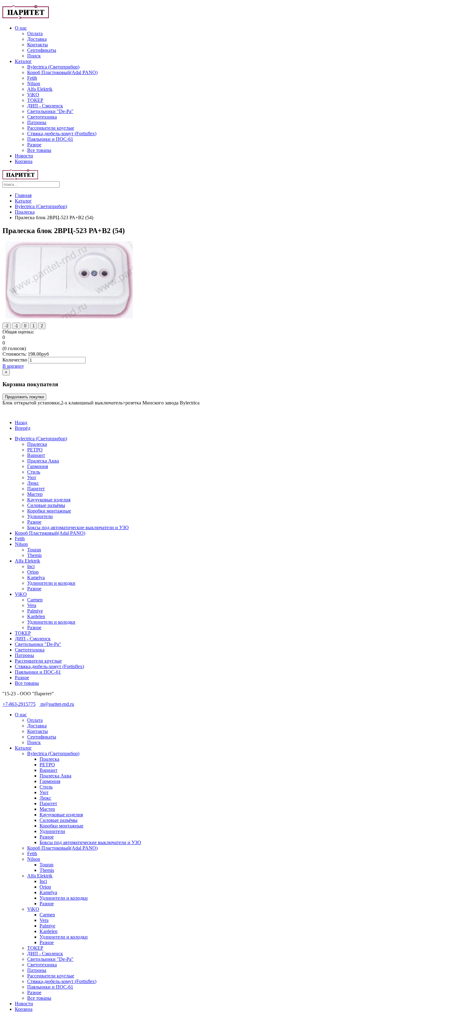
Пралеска (25, 212)
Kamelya (36, 577)
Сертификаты (41, 50)
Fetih (32, 78)
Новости (24, 155)
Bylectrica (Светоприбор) (53, 66)
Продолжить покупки (24, 397)
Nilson (33, 83)
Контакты (37, 44)
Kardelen (36, 616)
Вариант (36, 455)
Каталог (23, 61)
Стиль (33, 472)
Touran (34, 549)
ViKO (33, 94)
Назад (21, 422)
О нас (21, 28)
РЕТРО (35, 449)
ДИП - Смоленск (45, 105)
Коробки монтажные (49, 510)
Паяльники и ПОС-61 (50, 139)
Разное (34, 144)
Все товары (39, 150)
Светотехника (42, 116)
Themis (34, 555)
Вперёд (22, 428)
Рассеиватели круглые (50, 128)
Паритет (36, 488)
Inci (31, 566)
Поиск (34, 55)
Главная (23, 195)
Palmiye (35, 610)
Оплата (35, 33)
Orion (33, 572)
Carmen (35, 599)
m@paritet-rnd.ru (56, 704)
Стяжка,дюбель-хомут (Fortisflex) (61, 133)
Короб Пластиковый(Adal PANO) (62, 72)
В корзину (13, 366)
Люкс (33, 483)
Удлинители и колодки (51, 583)
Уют (31, 477)
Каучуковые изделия (48, 499)
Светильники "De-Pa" (50, 111)
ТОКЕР (35, 100)
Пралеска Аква (43, 460)
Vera (31, 605)
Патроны (36, 122)
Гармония (37, 466)
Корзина (23, 161)
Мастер (35, 494)
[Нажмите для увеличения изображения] (69, 316)
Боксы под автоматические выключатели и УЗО (78, 527)
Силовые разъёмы (46, 505)
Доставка (37, 39)
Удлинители (40, 516)
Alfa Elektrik (40, 89)
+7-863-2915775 (19, 704)
